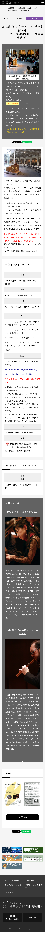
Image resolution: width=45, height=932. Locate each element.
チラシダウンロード (22, 817)
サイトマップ (10, 892)
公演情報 (11, 8)
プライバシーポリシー (13, 886)
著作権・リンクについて (33, 886)
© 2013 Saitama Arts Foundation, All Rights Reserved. (22, 929)
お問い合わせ (30, 880)
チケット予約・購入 (12, 880)
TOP (3, 8)
